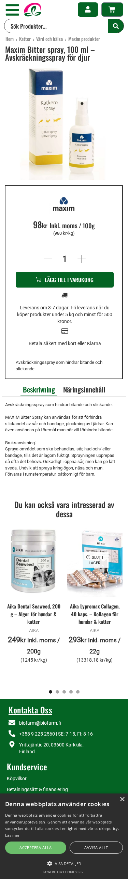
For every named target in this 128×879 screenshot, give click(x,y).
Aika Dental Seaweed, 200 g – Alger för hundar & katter (33, 613)
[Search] (116, 26)
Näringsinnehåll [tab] (84, 389)
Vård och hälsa (49, 38)
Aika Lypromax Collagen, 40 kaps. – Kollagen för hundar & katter (94, 613)
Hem (9, 38)
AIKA (34, 630)
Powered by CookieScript (64, 872)
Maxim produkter (84, 38)
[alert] (64, 836)
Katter (25, 38)
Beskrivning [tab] (39, 389)
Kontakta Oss (30, 710)
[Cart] (112, 9)
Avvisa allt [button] (96, 847)
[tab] (38, 388)
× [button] (122, 799)
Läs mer (12, 835)
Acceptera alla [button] (35, 847)
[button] (12, 9)
